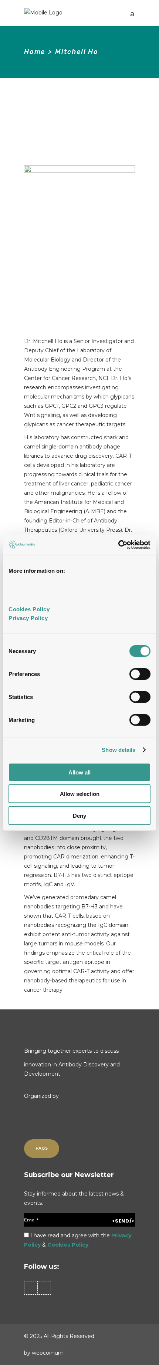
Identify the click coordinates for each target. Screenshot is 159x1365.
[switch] (139, 674)
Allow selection (79, 794)
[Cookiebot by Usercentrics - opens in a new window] (118, 544)
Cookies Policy (67, 1244)
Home (34, 52)
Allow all (79, 772)
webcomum (48, 1352)
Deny (79, 815)
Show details (118, 750)
